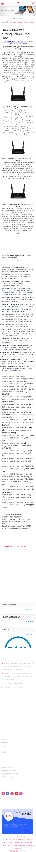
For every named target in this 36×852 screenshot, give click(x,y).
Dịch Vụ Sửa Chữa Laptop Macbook (18, 845)
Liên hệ (4, 752)
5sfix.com (23, 851)
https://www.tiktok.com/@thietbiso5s (17, 528)
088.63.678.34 (18, 683)
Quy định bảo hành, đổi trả (10, 774)
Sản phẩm (5, 746)
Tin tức (4, 749)
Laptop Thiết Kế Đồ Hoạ (16, 842)
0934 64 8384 (8, 683)
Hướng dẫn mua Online (9, 770)
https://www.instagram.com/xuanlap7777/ (16, 526)
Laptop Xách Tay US (10, 839)
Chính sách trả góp (8, 767)
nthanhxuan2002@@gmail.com (14, 687)
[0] (33, 3)
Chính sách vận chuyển (9, 777)
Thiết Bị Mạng (15, 851)
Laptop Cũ (21, 839)
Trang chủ (5, 739)
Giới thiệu (5, 743)
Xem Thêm (29, 609)
